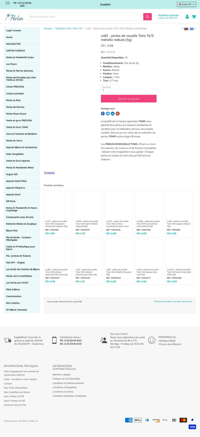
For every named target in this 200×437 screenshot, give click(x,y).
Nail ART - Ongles (15, 262)
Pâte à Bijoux (13, 289)
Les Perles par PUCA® (17, 282)
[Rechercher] (147, 16)
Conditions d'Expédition (65, 387)
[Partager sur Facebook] (103, 113)
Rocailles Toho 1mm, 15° (68, 28)
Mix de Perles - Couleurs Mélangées (18, 238)
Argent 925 (12, 174)
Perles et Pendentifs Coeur (20, 57)
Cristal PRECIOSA (15, 86)
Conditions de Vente (63, 391)
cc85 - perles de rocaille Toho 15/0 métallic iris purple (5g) (118, 272)
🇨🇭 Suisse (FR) (185, 4)
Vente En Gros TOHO (17, 127)
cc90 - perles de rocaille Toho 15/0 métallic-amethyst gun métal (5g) (86, 272)
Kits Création (13, 303)
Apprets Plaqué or (15, 187)
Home (9, 37)
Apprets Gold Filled (16, 181)
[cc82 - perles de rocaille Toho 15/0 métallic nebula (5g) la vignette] (56, 43)
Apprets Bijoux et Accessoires (21, 147)
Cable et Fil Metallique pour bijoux (20, 248)
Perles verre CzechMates (19, 276)
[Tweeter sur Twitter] (108, 113)
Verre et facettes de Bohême (21, 133)
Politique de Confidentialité (66, 378)
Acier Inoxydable (15, 154)
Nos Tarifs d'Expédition (16, 387)
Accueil (48, 28)
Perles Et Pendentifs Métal (20, 167)
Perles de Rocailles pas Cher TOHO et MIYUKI (21, 78)
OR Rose (10, 201)
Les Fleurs (11, 64)
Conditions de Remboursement (68, 383)
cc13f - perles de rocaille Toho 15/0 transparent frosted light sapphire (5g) (56, 223)
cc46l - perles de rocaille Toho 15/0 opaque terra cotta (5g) (147, 272)
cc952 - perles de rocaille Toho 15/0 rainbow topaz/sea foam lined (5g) (56, 272)
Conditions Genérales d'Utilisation (70, 396)
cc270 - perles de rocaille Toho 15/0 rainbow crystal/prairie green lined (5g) (117, 224)
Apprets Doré (13, 194)
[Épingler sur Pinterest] (118, 113)
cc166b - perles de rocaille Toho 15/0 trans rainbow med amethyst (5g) (148, 223)
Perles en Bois (13, 100)
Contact (8, 383)
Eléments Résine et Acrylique (21, 223)
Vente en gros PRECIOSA (19, 120)
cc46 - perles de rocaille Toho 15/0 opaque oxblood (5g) (178, 223)
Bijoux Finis (12, 230)
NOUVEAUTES (13, 43)
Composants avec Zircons (19, 217)
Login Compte (13, 30)
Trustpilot (105, 4)
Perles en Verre (14, 140)
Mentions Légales (61, 374)
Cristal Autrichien (15, 93)
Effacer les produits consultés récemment (173, 301)
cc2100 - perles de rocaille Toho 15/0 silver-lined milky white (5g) (179, 272)
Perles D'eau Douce (16, 113)
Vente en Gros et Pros (15, 405)
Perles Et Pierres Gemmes (19, 70)
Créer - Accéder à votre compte (20, 379)
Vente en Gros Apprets (18, 160)
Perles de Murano (15, 107)
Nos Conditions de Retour (17, 392)
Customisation (13, 296)
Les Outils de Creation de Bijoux (23, 269)
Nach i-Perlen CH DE (14, 400)
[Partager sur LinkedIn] (113, 113)
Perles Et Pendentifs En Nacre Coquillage (21, 209)
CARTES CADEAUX (15, 50)
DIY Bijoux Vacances (16, 309)
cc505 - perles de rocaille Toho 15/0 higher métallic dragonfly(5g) (87, 223)
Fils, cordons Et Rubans (18, 255)
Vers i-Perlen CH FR (14, 396)
